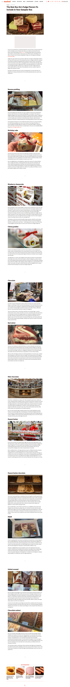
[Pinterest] (54, 1)
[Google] (57, 1)
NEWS (24, 1)
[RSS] (59, 1)
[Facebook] (46, 1)
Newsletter (65, 1)
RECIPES (14, 1)
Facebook (40, 343)
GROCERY (41, 1)
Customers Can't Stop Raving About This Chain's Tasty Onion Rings (10, 678)
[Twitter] (50, 1)
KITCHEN (36, 1)
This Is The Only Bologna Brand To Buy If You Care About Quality (30, 677)
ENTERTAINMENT (30, 1)
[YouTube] (48, 1)
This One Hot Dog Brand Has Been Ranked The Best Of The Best (39, 677)
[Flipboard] (56, 1)
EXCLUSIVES (19, 1)
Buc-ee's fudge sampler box (16, 127)
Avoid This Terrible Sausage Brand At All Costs (19, 677)
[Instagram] (52, 1)
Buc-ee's (23, 52)
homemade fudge (11, 56)
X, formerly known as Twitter (38, 537)
